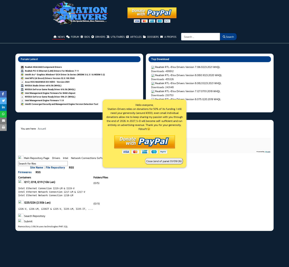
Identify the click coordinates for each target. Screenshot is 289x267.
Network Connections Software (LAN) (93, 158)
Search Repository (34, 216)
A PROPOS (170, 37)
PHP (61, 226)
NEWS (61, 37)
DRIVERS (100, 37)
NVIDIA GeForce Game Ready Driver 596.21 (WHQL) (50, 97)
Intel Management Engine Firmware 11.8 (44, 100)
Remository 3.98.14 (28, 226)
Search (230, 37)
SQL (66, 226)
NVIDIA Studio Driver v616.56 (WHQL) (43, 85)
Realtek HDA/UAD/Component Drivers (43, 67)
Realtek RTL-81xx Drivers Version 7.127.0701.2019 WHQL (187, 91)
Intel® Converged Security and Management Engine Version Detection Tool (61, 104)
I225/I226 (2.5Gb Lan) (37, 202)
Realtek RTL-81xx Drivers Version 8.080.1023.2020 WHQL (188, 75)
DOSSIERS (153, 37)
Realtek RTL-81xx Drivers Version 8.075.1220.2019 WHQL (188, 99)
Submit (27, 221)
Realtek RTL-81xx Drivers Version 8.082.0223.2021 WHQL (188, 83)
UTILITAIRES (118, 37)
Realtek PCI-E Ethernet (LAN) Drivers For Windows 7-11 (52, 71)
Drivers (56, 158)
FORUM (75, 37)
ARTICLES (136, 37)
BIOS (87, 37)
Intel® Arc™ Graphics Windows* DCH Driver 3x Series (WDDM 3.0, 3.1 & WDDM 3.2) (65, 74)
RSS (71, 167)
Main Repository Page (36, 158)
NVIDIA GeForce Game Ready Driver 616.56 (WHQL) (50, 89)
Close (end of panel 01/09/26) (164, 161)
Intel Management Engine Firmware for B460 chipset (50, 93)
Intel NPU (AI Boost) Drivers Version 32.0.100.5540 (50, 78)
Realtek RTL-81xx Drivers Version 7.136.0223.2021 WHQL (187, 67)
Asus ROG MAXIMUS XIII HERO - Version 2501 (47, 82)
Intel (66, 158)
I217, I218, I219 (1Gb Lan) (39, 182)
